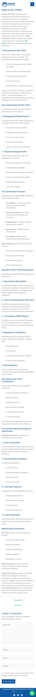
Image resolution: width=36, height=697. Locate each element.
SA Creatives (19, 692)
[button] (32, 693)
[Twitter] (18, 695)
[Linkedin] (22, 695)
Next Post (18, 605)
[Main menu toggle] (32, 4)
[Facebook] (14, 695)
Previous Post (17, 600)
